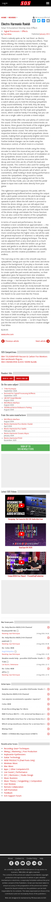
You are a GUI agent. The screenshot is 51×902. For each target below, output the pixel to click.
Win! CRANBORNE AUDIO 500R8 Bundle (19, 362)
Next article (41, 341)
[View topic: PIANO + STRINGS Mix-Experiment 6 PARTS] (48, 734)
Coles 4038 (6, 704)
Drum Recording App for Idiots (15, 709)
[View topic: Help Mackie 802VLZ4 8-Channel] (48, 694)
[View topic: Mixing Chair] (48, 729)
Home (3, 17)
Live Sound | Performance (10, 664)
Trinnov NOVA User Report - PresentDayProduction (25, 575)
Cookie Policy (32, 858)
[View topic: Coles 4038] (48, 704)
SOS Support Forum (12, 795)
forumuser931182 (9, 631)
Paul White (8, 34)
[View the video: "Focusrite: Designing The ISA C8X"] (25, 506)
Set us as (42, 17)
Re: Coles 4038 (8, 648)
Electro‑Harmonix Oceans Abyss (16, 433)
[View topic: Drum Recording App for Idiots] (48, 709)
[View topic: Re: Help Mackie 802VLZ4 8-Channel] (48, 627)
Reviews (12, 17)
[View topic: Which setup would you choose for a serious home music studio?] (48, 724)
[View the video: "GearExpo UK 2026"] (25, 534)
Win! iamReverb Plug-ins (11, 359)
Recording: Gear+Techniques (11, 633)
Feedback (8, 793)
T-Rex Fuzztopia (10, 389)
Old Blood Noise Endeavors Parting (18, 407)
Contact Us (19, 858)
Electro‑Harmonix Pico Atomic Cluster (18, 424)
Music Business (11, 778)
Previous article (12, 341)
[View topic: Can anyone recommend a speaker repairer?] (48, 699)
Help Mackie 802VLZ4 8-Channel (15, 694)
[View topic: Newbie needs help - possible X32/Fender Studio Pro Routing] (48, 658)
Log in (4, 3)
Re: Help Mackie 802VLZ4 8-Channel (17, 627)
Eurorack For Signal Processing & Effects (19, 393)
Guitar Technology (12, 757)
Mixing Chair (7, 729)
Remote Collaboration (13, 787)
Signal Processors (12, 31)
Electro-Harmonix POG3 (13, 438)
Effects (25, 31)
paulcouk (5, 641)
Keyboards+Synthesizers (15, 754)
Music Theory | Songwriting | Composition (23, 781)
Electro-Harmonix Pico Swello (15, 429)
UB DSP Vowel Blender (12, 398)
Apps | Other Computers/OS (16, 769)
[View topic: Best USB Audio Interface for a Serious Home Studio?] (48, 719)
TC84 (4, 662)
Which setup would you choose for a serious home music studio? (25, 724)
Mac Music (8, 766)
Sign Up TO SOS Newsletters (25, 448)
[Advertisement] (25, 470)
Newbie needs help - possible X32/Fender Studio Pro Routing (25, 658)
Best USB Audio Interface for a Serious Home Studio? (24, 719)
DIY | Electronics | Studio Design (18, 775)
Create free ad (22, 378)
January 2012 (45, 34)
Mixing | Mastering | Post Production (20, 751)
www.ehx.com (7, 334)
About (10, 858)
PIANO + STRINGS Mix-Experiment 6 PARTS (19, 734)
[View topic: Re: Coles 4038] (48, 648)
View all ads (8, 378)
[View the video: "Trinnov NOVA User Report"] (25, 563)
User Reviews (10, 784)
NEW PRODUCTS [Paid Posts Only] (19, 760)
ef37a (4, 672)
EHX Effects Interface (12, 403)
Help (41, 858)
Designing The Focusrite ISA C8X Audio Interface (25, 519)
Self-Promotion (10, 790)
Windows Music (11, 763)
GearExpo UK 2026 (25, 547)
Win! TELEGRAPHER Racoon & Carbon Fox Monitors (24, 356)
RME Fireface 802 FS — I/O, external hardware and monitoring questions (25, 714)
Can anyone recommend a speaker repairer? (21, 699)
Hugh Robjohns (8, 651)
